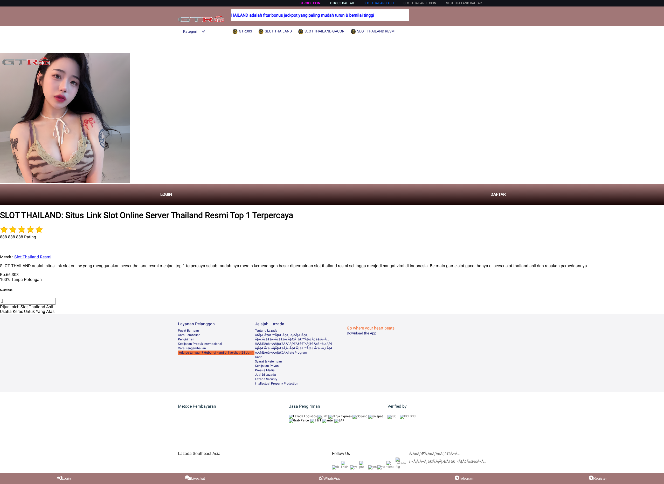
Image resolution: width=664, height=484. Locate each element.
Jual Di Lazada (265, 375)
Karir (258, 357)
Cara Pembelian (189, 335)
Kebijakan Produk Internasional (200, 344)
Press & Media (265, 370)
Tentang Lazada (266, 330)
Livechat (198, 478)
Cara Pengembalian (192, 348)
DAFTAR (498, 194)
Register (600, 478)
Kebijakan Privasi (267, 366)
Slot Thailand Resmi (32, 256)
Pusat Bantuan (188, 330)
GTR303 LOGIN (310, 3)
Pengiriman (186, 339)
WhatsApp (331, 478)
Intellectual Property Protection (276, 383)
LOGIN (166, 194)
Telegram (466, 478)
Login (66, 478)
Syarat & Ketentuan (268, 361)
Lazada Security (266, 379)
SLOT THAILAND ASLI (379, 3)
